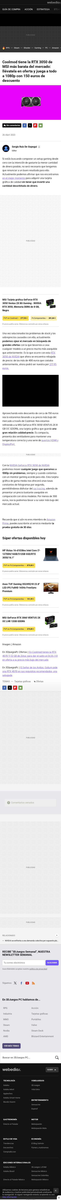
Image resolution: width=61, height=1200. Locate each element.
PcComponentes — (44, 318)
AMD (5, 1036)
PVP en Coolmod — (16, 318)
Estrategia (43, 9)
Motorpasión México (39, 1179)
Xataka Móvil (8, 1089)
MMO (6, 1019)
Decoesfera (8, 1147)
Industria (7, 1013)
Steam (16, 48)
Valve (34, 1025)
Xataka (6, 1085)
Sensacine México (39, 1171)
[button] (26, 147)
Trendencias (8, 1143)
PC (46, 48)
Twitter (30, 125)
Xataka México (9, 1167)
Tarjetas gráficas (22, 681)
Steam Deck (37, 1030)
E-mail (40, 125)
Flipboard (35, 125)
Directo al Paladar (10, 1124)
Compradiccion (9, 1152)
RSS (33, 982)
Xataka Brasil (8, 1171)
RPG (8, 48)
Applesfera (7, 1093)
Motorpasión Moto (39, 1128)
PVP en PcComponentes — (19, 565)
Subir (50, 1070)
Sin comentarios (13, 125)
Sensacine (35, 1104)
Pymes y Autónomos (40, 1147)
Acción (29, 9)
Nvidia (6, 1030)
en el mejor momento (13, 178)
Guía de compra (11, 9)
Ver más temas (11, 1046)
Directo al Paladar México (14, 1179)
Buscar (57, 1057)
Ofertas (39, 681)
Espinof (34, 1109)
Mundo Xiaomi (9, 1102)
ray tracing (39, 488)
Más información (9, 1197)
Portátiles (36, 1019)
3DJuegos (35, 1085)
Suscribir (52, 963)
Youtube (27, 982)
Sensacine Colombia (40, 1175)
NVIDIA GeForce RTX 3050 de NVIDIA (29, 465)
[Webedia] (54, 2)
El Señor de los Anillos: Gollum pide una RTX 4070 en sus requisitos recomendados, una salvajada (29, 671)
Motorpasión (36, 1124)
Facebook (25, 125)
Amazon (55, 48)
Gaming (37, 48)
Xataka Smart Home (11, 1098)
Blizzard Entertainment (42, 1036)
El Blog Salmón (37, 1143)
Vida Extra (35, 1089)
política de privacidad (38, 969)
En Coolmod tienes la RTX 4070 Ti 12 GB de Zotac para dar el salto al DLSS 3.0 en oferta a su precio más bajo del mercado (30, 656)
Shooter (27, 48)
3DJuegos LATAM (38, 1167)
